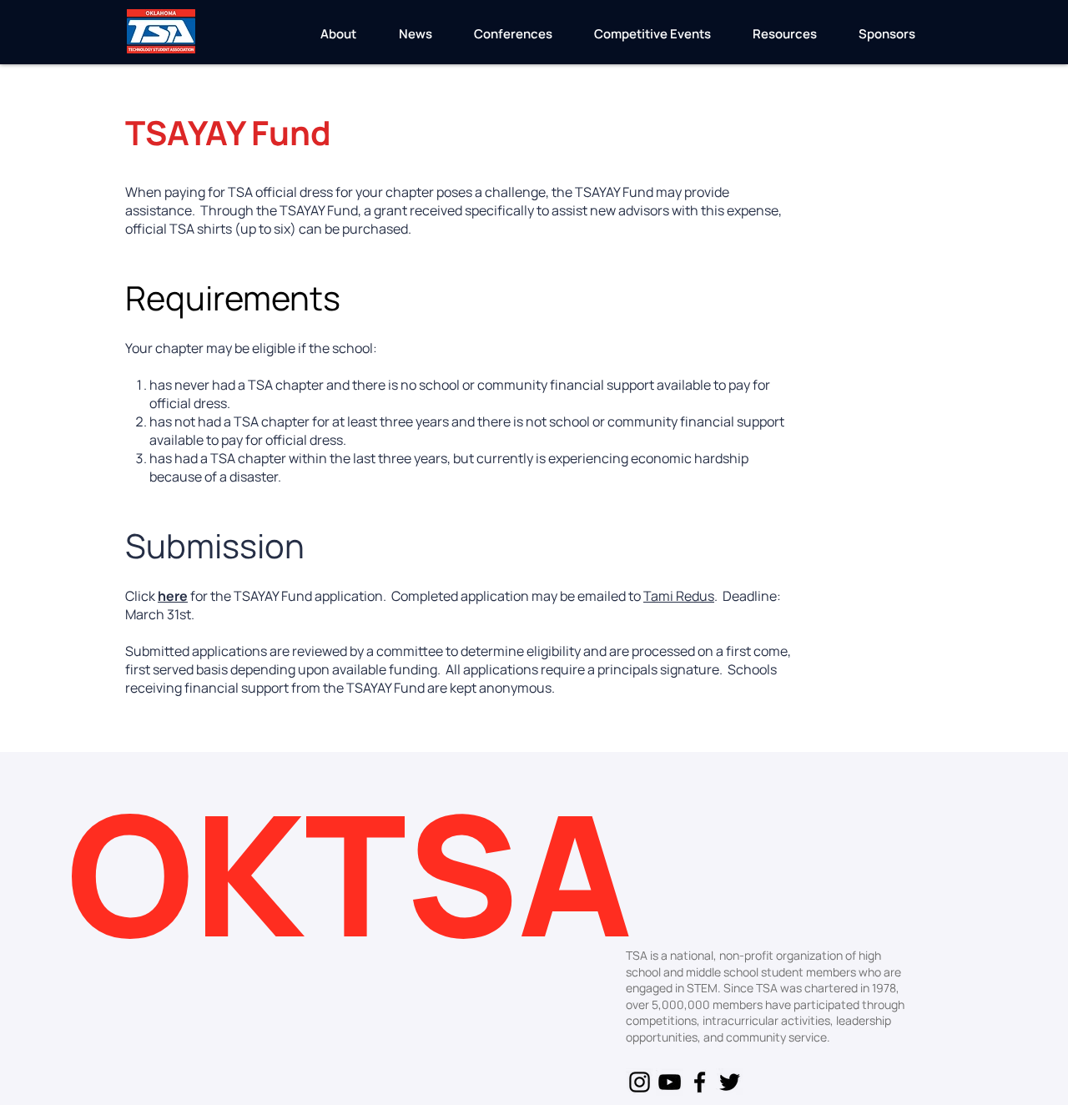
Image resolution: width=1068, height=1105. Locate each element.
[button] (338, 39)
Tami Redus (678, 596)
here (173, 596)
